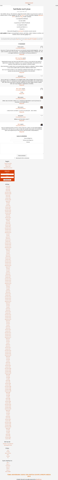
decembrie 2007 (8, 404)
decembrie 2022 (8, 210)
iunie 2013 (8, 305)
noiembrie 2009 (8, 370)
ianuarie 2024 (7, 198)
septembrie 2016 (8, 247)
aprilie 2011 (8, 344)
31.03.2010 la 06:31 (20, 48)
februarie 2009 (8, 383)
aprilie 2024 (8, 195)
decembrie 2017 (8, 228)
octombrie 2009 (8, 371)
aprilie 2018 (8, 222)
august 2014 (8, 284)
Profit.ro (8, 468)
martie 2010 (8, 364)
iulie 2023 (8, 202)
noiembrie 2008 (8, 387)
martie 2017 (8, 238)
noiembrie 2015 (8, 262)
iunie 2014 (8, 287)
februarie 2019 (8, 217)
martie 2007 (8, 417)
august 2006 (8, 428)
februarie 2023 (8, 207)
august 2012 (8, 320)
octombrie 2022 (8, 213)
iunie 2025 (8, 187)
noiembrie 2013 (8, 298)
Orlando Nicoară (29, 3)
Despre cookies (8, 164)
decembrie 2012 (8, 314)
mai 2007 (8, 414)
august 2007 (8, 410)
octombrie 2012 (8, 317)
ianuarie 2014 (7, 295)
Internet (31, 38)
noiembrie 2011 (8, 334)
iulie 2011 (8, 340)
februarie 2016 (8, 257)
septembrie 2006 (8, 426)
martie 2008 (8, 399)
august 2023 (8, 201)
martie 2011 (8, 346)
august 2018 (8, 219)
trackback (34, 39)
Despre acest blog (8, 163)
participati (20, 31)
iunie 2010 (8, 359)
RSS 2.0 (17, 39)
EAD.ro (8, 462)
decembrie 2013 (8, 296)
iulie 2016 (8, 250)
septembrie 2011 (8, 337)
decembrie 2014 (8, 278)
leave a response (28, 39)
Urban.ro (8, 470)
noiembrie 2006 (8, 423)
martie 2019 (8, 216)
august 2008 (8, 392)
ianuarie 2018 (7, 226)
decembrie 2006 (8, 422)
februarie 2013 (8, 311)
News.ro (8, 464)
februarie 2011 (8, 347)
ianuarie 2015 (7, 277)
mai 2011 (8, 343)
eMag (21, 16)
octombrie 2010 (8, 353)
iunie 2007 (8, 413)
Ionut (8, 450)
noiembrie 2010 (8, 352)
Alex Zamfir (19, 88)
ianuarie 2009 (7, 384)
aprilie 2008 (8, 398)
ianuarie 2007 (7, 420)
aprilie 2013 (8, 308)
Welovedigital (8, 471)
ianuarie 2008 (7, 402)
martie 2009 (8, 381)
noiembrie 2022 (8, 211)
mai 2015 (8, 271)
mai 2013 (8, 307)
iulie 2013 (8, 304)
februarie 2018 (8, 225)
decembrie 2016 (8, 243)
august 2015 (8, 266)
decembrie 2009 (8, 368)
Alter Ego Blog (18, 58)
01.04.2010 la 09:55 (20, 108)
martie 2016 (8, 256)
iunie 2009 (8, 377)
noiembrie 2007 (8, 405)
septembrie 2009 (8, 372)
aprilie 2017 (8, 237)
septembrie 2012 (8, 319)
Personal (35, 38)
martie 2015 (8, 274)
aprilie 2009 (8, 380)
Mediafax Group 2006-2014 (8, 443)
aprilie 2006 (8, 434)
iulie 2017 (8, 234)
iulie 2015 (8, 268)
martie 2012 (8, 328)
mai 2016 (8, 253)
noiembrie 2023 (8, 199)
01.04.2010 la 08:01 (20, 90)
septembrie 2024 (8, 193)
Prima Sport (8, 465)
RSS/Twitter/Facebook (8, 167)
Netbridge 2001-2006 (8, 445)
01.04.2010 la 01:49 (20, 77)
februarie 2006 (8, 437)
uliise (19, 124)
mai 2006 (8, 432)
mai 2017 (8, 235)
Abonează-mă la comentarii (22, 158)
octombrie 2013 (8, 299)
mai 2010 (8, 361)
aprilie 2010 (8, 362)
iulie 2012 (8, 322)
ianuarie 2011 (7, 349)
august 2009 (8, 374)
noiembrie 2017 (8, 229)
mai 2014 (8, 289)
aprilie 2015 (8, 272)
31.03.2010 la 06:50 (20, 59)
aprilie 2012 (8, 326)
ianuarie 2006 (7, 438)
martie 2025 (8, 190)
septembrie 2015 (8, 265)
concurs (23, 15)
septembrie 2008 (8, 390)
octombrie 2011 (8, 335)
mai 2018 (8, 220)
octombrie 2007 (8, 407)
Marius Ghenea (8, 453)
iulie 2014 (8, 286)
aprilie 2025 (8, 189)
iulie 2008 (8, 393)
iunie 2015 (8, 269)
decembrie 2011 (8, 332)
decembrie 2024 (8, 192)
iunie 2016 (8, 251)
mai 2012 (8, 325)
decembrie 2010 (8, 350)
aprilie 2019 (8, 214)
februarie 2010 (8, 365)
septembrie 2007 (8, 408)
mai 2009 (8, 378)
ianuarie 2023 (7, 208)
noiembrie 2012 (8, 316)
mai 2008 (8, 396)
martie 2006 (8, 435)
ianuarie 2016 (7, 259)
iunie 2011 (8, 341)
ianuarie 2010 (7, 367)
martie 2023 (8, 205)
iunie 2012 (8, 323)
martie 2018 (8, 223)
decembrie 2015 (8, 260)
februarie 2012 (8, 329)
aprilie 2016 (8, 254)
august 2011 (8, 338)
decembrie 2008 (8, 386)
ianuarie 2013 (7, 313)
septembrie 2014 (8, 283)
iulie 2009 (8, 375)
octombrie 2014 (8, 281)
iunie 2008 (8, 395)
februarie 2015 (8, 275)
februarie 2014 (8, 293)
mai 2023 (8, 204)
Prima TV (8, 467)
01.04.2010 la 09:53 (20, 98)
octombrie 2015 (8, 263)
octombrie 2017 (8, 231)
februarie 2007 (8, 419)
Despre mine (8, 166)
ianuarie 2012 (7, 331)
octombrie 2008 (8, 389)
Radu (8, 454)
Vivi (8, 457)
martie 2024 (8, 196)
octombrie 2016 (8, 246)
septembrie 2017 (8, 232)
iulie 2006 (8, 429)
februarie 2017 (8, 240)
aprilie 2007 (8, 416)
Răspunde (21, 54)
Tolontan (8, 456)
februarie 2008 (8, 401)
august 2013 (8, 302)
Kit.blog (8, 451)
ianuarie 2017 (7, 241)
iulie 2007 (8, 411)
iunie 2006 (8, 431)
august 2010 (8, 356)
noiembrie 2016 (8, 244)
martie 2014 (8, 292)
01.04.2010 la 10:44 (20, 117)
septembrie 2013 (8, 301)
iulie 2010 (8, 358)
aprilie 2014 (8, 290)
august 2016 (8, 248)
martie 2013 (8, 310)
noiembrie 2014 (8, 280)
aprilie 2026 (8, 186)
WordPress (39, 479)
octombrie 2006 (8, 425)
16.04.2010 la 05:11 (20, 125)
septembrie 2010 (8, 355)
